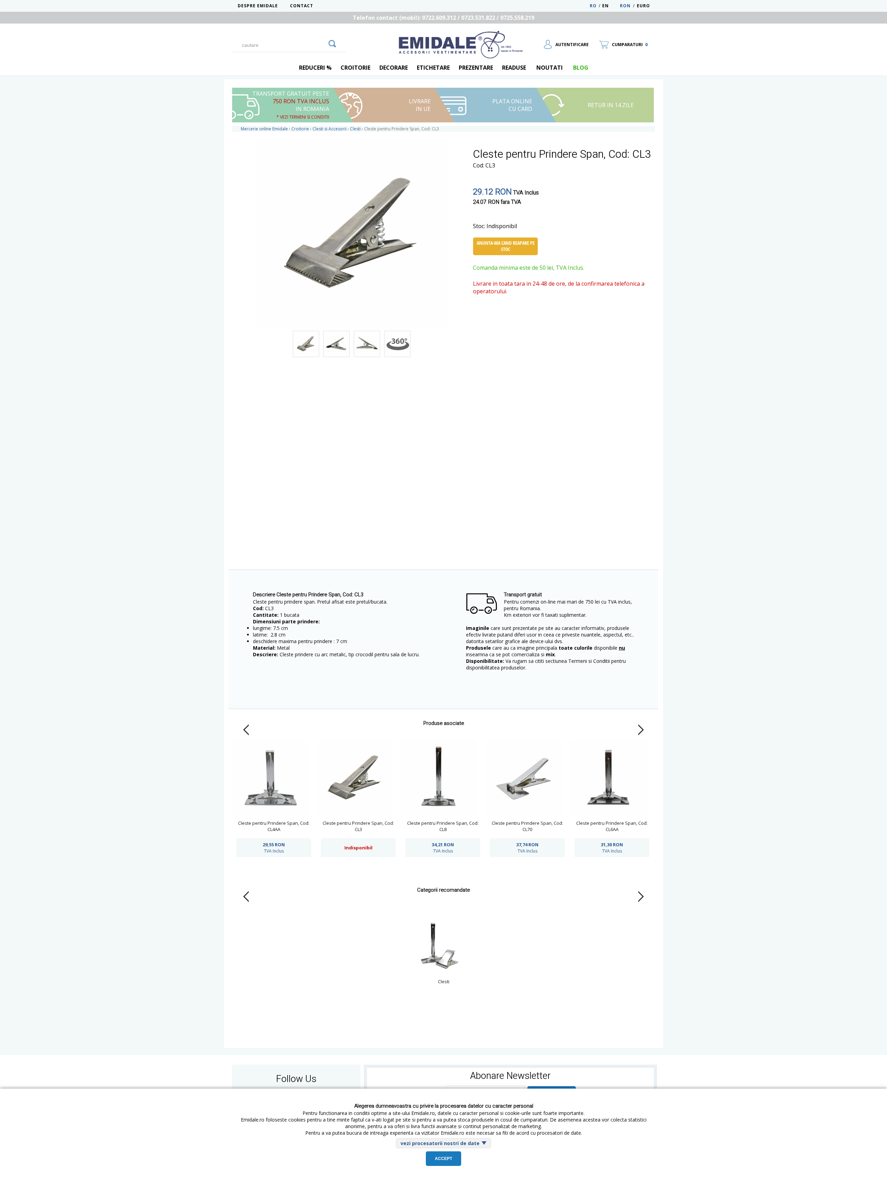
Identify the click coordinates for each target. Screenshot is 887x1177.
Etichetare (433, 67)
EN (610, 6)
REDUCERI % (315, 67)
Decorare (393, 67)
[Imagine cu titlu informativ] (306, 344)
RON (625, 6)
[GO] (332, 42)
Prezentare (476, 67)
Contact (301, 6)
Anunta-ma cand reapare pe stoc (506, 246)
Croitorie (355, 67)
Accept (443, 1158)
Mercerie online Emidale (264, 129)
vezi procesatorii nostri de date (440, 1143)
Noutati (549, 67)
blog (580, 67)
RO (593, 6)
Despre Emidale (258, 6)
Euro (643, 6)
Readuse (514, 67)
